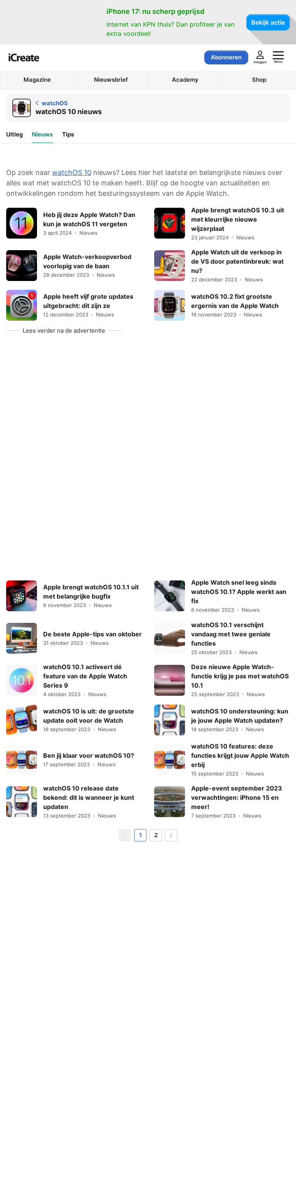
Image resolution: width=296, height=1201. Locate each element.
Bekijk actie (268, 22)
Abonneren (226, 57)
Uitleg (14, 134)
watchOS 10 (71, 172)
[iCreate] (24, 57)
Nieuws (42, 134)
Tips (68, 134)
